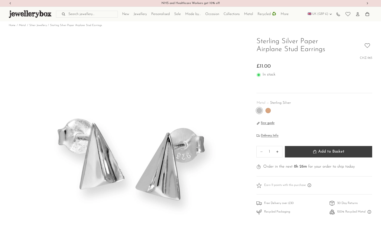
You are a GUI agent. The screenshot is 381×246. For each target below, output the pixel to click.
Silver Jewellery (38, 25)
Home (12, 25)
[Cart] (367, 14)
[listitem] (284, 14)
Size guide (268, 123)
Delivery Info (269, 135)
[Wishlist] (348, 14)
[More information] (309, 185)
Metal (22, 25)
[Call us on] (338, 14)
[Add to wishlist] (367, 45)
